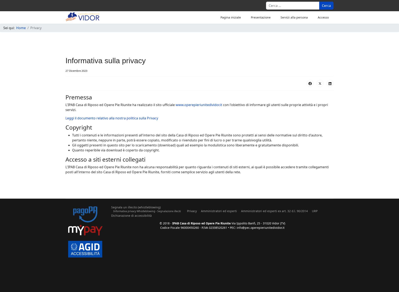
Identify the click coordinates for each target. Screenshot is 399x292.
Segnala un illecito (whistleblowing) (136, 207)
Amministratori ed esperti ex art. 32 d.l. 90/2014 (274, 211)
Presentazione (261, 17)
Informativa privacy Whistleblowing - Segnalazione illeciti (147, 211)
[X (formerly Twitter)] (320, 83)
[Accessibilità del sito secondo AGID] (85, 249)
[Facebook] (310, 83)
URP (315, 211)
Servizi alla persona (294, 17)
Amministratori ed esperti (219, 211)
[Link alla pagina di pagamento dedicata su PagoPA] (85, 221)
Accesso (323, 17)
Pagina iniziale (230, 17)
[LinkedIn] (330, 83)
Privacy (192, 211)
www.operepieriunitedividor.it (199, 105)
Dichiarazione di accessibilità (131, 216)
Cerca (326, 5)
